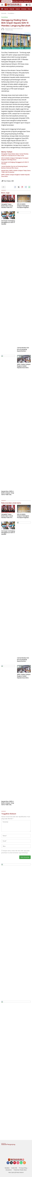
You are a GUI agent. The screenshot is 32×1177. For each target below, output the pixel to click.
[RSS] (24, 1162)
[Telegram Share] (25, 187)
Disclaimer (9, 1170)
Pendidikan (4, 17)
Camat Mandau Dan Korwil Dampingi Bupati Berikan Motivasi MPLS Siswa (14, 167)
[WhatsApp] (21, 1162)
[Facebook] (8, 1162)
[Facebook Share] (15, 187)
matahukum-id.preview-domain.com (14, 28)
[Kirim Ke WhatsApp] (29, 187)
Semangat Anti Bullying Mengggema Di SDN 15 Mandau (15, 163)
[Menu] (2, 4)
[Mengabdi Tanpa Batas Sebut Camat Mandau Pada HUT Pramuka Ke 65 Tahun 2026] (8, 198)
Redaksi (7, 1168)
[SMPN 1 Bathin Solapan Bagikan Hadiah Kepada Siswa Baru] (24, 359)
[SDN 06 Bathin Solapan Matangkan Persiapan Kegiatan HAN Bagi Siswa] (24, 198)
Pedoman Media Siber (20, 1170)
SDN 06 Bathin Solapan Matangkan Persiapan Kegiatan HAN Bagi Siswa (14, 158)
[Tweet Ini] (18, 187)
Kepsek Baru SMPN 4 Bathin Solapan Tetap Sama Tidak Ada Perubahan (15, 171)
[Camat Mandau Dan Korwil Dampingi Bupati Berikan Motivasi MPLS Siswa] (24, 278)
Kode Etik (14, 1168)
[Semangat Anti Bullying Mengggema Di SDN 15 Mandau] (8, 215)
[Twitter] (11, 1162)
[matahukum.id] (12, 4)
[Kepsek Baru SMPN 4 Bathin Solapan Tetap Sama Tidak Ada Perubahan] (8, 422)
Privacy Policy (23, 1168)
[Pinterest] (14, 1162)
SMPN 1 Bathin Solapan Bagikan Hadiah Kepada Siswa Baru (15, 175)
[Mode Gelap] (27, 4)
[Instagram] (17, 1162)
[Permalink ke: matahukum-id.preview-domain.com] (2, 29)
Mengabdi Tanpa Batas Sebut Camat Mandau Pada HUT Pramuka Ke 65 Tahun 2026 (14, 154)
